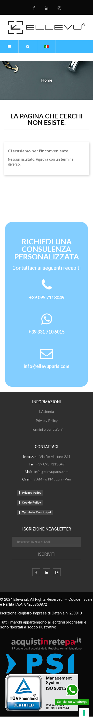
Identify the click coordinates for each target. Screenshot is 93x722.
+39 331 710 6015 (46, 332)
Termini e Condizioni (36, 512)
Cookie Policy (31, 502)
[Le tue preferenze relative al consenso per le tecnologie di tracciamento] (84, 713)
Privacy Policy (31, 492)
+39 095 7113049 (46, 297)
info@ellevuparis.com (46, 366)
